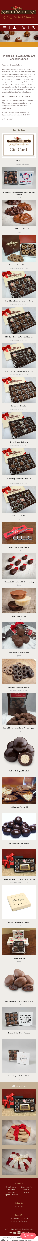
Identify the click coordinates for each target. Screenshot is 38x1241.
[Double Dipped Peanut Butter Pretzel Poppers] (19, 709)
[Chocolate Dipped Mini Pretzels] (19, 671)
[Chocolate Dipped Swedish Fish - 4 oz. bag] (19, 566)
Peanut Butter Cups (19, 616)
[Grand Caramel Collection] (19, 425)
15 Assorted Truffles (19, 516)
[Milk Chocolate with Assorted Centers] (19, 320)
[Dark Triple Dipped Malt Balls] (19, 751)
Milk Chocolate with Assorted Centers (19, 337)
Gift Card (19, 161)
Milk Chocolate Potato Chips (19, 807)
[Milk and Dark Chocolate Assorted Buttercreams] (19, 461)
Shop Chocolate (11, 1187)
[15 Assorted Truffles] (19, 499)
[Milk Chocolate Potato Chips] (19, 790)
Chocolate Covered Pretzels (19, 265)
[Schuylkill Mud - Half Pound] (19, 213)
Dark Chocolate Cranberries (19, 843)
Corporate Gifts (26, 1187)
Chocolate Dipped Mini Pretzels (19, 687)
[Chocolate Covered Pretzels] (19, 248)
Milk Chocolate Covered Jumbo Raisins (19, 1001)
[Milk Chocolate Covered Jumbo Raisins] (19, 981)
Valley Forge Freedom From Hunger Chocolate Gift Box (19, 193)
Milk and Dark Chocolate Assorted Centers (19, 301)
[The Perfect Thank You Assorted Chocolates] (19, 862)
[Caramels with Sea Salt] (19, 390)
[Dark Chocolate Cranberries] (19, 826)
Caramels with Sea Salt (19, 406)
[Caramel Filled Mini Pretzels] (19, 635)
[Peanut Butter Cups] (19, 600)
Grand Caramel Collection (19, 442)
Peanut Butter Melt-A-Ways (19, 547)
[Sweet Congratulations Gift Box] (19, 1056)
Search (26, 1192)
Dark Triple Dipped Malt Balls (19, 771)
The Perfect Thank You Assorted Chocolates (19, 879)
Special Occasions (11, 1195)
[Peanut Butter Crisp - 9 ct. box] (19, 1018)
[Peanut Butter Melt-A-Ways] (19, 533)
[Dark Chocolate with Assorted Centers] (19, 355)
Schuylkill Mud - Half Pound (19, 229)
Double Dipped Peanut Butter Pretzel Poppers (19, 728)
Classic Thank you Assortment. (19, 922)
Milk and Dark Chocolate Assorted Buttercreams (19, 479)
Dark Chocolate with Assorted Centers (19, 371)
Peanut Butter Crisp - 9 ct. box (19, 1033)
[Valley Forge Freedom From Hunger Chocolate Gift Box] (19, 178)
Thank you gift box (19, 958)
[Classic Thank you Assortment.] (19, 902)
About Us (26, 1190)
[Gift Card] (19, 145)
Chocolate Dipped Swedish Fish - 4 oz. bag (19, 582)
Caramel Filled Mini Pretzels (19, 652)
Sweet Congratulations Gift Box (19, 1076)
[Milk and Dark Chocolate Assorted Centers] (19, 284)
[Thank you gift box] (19, 941)
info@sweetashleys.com (19, 1221)
